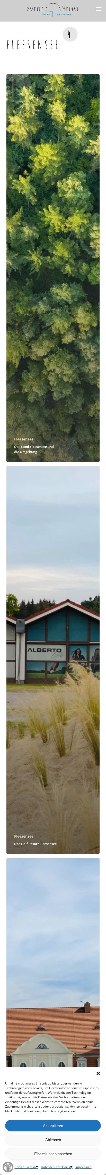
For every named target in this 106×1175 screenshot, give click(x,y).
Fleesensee (23, 439)
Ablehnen (53, 1140)
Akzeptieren (53, 1125)
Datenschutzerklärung (57, 1167)
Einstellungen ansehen (53, 1154)
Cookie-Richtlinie (26, 1167)
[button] (98, 1073)
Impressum (83, 1167)
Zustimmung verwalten (8, 1167)
